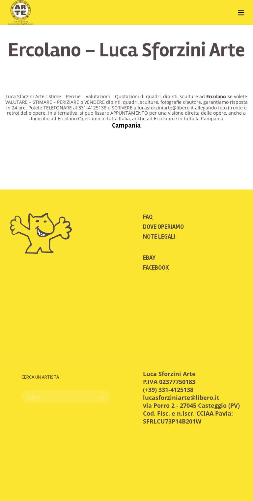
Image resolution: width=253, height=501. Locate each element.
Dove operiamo (163, 226)
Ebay (149, 257)
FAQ (148, 217)
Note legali (159, 236)
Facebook (156, 267)
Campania (126, 125)
